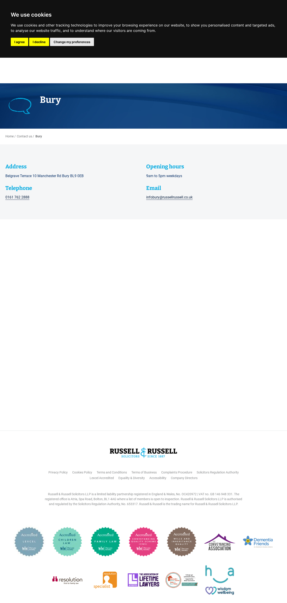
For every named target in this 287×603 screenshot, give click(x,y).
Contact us (24, 136)
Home (9, 136)
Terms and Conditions (112, 472)
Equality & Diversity (131, 478)
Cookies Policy (82, 472)
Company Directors (184, 478)
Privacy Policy (58, 472)
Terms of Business (144, 472)
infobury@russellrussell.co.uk (169, 197)
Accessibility (157, 478)
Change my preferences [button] (72, 42)
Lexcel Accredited (102, 478)
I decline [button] (39, 42)
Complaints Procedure (176, 472)
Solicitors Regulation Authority (218, 472)
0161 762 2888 (17, 197)
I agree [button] (19, 42)
